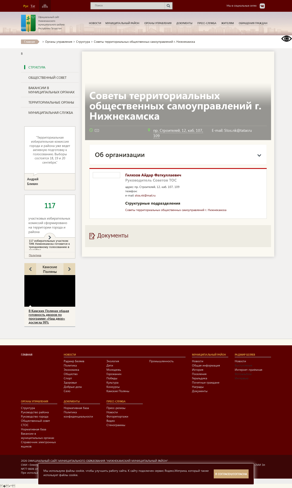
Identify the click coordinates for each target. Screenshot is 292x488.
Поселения (199, 374)
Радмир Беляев (74, 361)
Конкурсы (113, 387)
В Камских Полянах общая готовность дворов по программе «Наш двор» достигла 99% (49, 316)
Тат (33, 6)
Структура (83, 42)
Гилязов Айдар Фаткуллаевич (153, 174)
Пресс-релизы (115, 408)
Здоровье (70, 382)
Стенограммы (115, 425)
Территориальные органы (51, 102)
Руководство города (34, 416)
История (197, 370)
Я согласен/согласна (231, 474)
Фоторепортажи (117, 416)
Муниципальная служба (50, 112)
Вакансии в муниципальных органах (51, 90)
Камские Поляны (50, 269)
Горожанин (113, 374)
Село (67, 391)
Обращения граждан (253, 23)
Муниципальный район (122, 23)
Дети (109, 365)
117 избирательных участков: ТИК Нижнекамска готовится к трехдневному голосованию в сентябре (49, 245)
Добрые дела (73, 387)
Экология (112, 361)
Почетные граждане (205, 382)
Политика (35, 255)
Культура (112, 382)
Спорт (68, 378)
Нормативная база (33, 429)
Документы (184, 23)
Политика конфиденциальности (78, 414)
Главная (29, 42)
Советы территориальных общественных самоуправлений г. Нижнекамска (175, 210)
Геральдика (199, 378)
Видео (110, 421)
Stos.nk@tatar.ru (238, 130)
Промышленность (161, 361)
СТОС (25, 425)
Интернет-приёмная (248, 370)
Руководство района (35, 412)
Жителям (227, 23)
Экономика (71, 370)
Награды (198, 387)
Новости (95, 23)
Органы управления (157, 23)
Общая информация (206, 365)
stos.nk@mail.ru (145, 195)
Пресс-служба (206, 23)
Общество (71, 374)
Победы (111, 378)
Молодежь (113, 370)
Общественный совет (47, 77)
